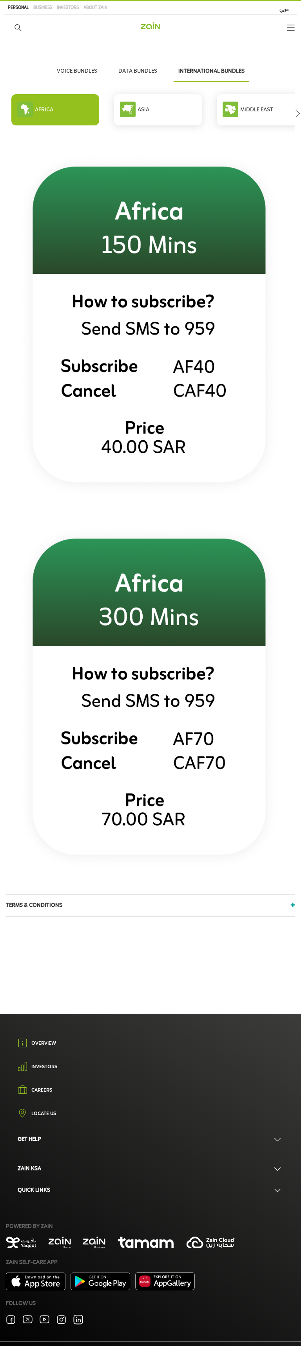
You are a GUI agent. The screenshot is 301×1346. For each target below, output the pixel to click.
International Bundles (211, 71)
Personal (18, 8)
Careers (41, 1090)
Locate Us (43, 1114)
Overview (43, 1043)
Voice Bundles (77, 71)
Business (42, 8)
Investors (68, 8)
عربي (284, 10)
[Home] (150, 26)
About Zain (95, 8)
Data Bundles (137, 71)
